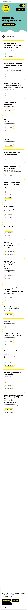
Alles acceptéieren (6, 600)
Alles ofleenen (15, 600)
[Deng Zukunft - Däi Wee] (6, 8)
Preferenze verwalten (7, 603)
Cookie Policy (5, 607)
